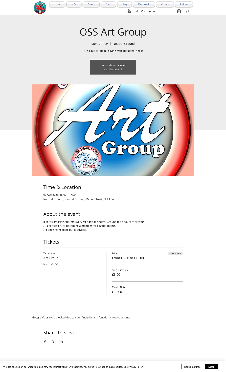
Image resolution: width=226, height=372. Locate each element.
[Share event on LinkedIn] (61, 341)
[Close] (222, 366)
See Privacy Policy (133, 366)
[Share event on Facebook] (44, 341)
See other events (113, 69)
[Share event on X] (53, 341)
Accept (211, 366)
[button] (129, 11)
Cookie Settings (192, 366)
